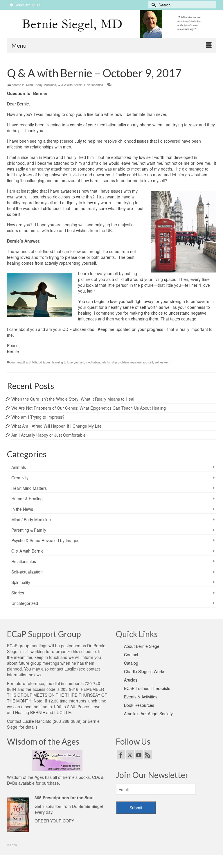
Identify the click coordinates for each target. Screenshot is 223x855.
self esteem (162, 362)
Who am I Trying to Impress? (37, 417)
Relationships (93, 84)
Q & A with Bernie (70, 84)
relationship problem (115, 362)
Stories (17, 593)
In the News (22, 509)
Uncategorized (24, 603)
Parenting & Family (28, 530)
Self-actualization (27, 572)
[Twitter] (130, 754)
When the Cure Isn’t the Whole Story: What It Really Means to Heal (72, 399)
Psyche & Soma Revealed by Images (45, 540)
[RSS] (148, 754)
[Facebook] (121, 754)
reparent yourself (141, 362)
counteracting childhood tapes (30, 362)
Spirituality (20, 582)
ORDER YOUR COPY (54, 821)
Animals (18, 467)
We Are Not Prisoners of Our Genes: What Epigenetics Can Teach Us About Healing (88, 408)
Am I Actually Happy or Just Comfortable (48, 435)
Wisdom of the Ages (25, 777)
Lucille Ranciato (36, 721)
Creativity (19, 478)
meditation (93, 362)
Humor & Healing (27, 498)
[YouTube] (139, 754)
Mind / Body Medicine (41, 84)
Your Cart (28, 5)
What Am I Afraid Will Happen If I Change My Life (56, 426)
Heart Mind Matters (29, 488)
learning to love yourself (68, 362)
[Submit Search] (152, 4)
